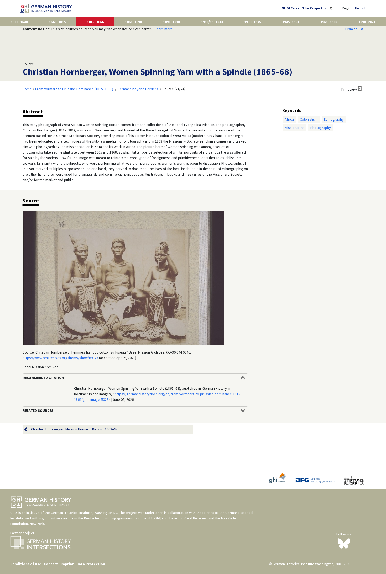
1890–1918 (171, 21)
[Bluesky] (343, 543)
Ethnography (334, 119)
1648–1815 (57, 21)
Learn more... (165, 29)
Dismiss (354, 29)
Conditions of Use (25, 563)
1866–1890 (133, 21)
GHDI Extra (290, 8)
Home (27, 89)
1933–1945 (252, 21)
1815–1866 (95, 21)
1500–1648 (19, 21)
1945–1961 (290, 21)
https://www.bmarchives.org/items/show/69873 (60, 357)
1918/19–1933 (212, 21)
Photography (320, 127)
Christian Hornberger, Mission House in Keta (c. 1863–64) (75, 429)
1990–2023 (366, 21)
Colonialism (309, 119)
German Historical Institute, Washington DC (84, 512)
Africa (289, 119)
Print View (349, 89)
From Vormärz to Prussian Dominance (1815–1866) (74, 89)
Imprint (67, 563)
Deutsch (360, 8)
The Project (313, 8)
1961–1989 (328, 21)
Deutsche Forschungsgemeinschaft (111, 518)
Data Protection (90, 563)
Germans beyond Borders (137, 89)
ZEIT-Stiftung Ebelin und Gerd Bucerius (177, 518)
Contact (51, 563)
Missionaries (294, 127)
